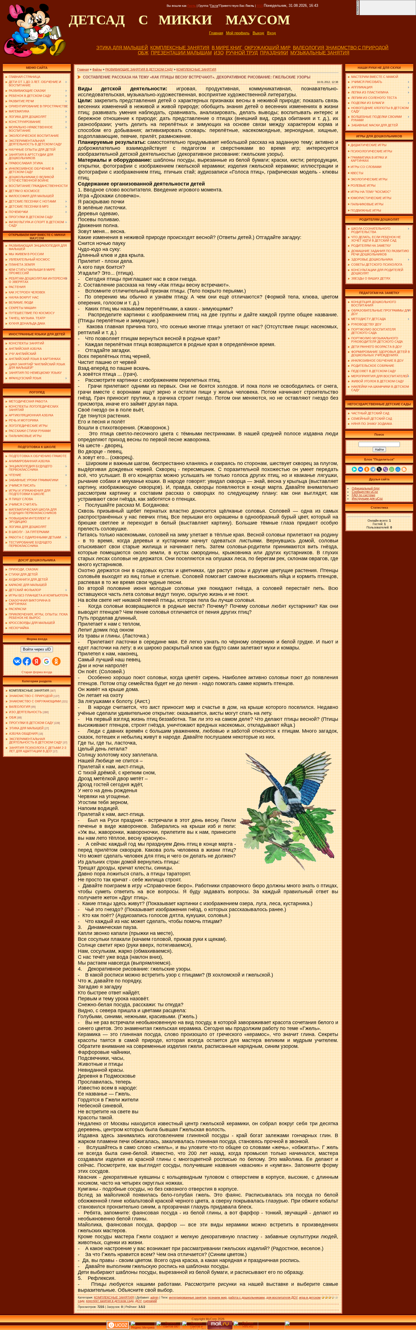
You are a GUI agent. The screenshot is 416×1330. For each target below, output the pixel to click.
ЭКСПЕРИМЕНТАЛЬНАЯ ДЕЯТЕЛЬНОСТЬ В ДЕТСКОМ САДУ (35, 740)
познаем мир (217, 1297)
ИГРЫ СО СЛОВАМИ (366, 167)
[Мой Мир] (397, 469)
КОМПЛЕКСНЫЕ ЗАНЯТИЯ (179, 47)
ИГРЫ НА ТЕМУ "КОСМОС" (371, 191)
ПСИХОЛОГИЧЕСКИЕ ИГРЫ (371, 151)
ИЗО (219, 52)
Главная (216, 33)
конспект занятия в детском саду (110, 1301)
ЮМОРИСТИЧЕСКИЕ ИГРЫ (371, 198)
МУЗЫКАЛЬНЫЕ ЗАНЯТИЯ (319, 52)
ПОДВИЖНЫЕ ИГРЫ (366, 210)
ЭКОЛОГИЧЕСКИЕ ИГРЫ (369, 179)
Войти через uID (37, 649)
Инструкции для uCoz (367, 498)
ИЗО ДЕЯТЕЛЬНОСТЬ (25, 712)
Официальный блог (366, 488)
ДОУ (138, 1301)
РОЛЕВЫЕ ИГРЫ (363, 185)
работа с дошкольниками (246, 1297)
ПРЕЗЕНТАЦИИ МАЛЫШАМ (181, 52)
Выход (258, 33)
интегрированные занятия (187, 1297)
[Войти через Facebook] (27, 661)
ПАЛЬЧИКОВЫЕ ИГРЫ (367, 204)
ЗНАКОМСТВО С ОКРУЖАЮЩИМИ (35, 701)
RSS (260, 5)
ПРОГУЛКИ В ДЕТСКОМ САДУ (31, 722)
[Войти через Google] (46, 661)
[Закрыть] (357, 14)
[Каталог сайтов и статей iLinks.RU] (194, 1328)
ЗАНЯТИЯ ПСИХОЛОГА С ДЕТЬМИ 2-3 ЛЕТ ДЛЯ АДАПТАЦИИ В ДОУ (37, 749)
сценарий (150, 1301)
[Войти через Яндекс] (36, 661)
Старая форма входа (37, 672)
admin (154, 1297)
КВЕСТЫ (357, 173)
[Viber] (385, 469)
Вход (271, 33)
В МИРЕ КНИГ (227, 47)
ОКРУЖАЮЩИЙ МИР (268, 47)
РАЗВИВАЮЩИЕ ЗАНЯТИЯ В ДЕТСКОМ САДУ (139, 69)
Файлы (97, 69)
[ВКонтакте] (360, 469)
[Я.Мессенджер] (354, 469)
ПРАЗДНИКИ (274, 52)
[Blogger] (404, 469)
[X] (379, 469)
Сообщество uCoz (365, 491)
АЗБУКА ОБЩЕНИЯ (23, 733)
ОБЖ (143, 52)
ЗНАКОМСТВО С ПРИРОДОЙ (357, 47)
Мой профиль (238, 33)
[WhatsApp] (391, 469)
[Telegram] (373, 469)
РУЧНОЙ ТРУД (242, 52)
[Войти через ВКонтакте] (17, 661)
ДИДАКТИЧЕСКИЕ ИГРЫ (369, 145)
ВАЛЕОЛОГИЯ (308, 47)
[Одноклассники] (366, 469)
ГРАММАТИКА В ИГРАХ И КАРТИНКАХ (367, 159)
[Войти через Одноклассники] (56, 661)
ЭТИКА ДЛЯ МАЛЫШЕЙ (122, 47)
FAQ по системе (363, 495)
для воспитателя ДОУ (281, 1297)
